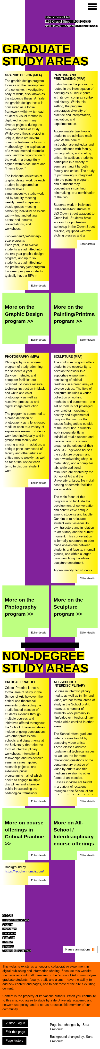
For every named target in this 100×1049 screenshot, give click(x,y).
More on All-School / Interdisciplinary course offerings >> (74, 836)
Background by (24, 869)
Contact (7, 942)
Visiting (7, 924)
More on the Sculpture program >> (68, 607)
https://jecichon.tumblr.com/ (24, 871)
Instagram (9, 929)
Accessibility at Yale (16, 951)
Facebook (9, 933)
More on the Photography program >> (21, 607)
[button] (38, 285)
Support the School (15, 920)
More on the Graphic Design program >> (24, 314)
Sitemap (8, 946)
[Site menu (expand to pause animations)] (92, 6)
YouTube (8, 938)
